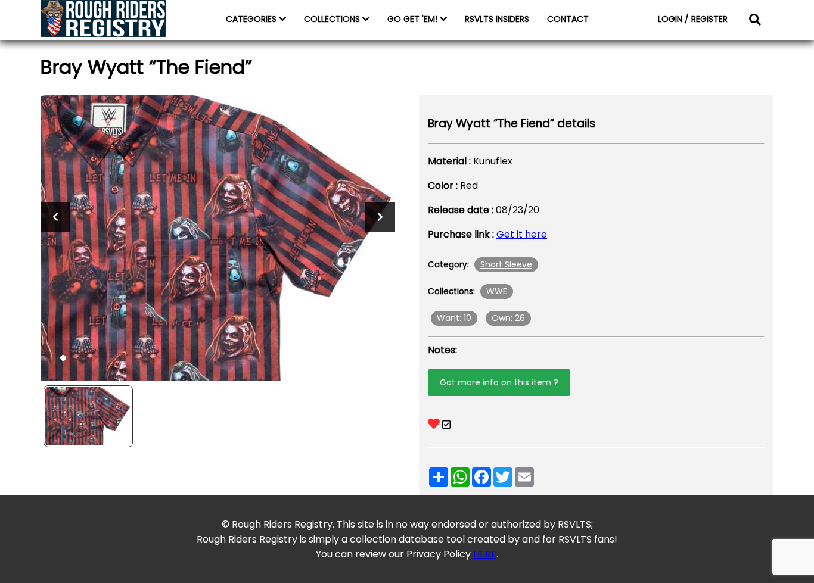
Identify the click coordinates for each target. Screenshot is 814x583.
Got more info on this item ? (499, 382)
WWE (496, 291)
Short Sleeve (506, 264)
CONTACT (568, 19)
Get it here (521, 234)
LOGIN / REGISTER (693, 19)
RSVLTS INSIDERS (497, 19)
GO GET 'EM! (413, 19)
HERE (484, 554)
